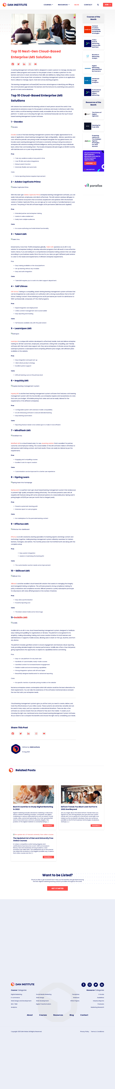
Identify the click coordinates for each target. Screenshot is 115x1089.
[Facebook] (12, 64)
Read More (48, 825)
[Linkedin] (24, 64)
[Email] (35, 64)
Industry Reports (98, 1001)
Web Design (40, 997)
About (30, 1015)
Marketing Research (97, 1007)
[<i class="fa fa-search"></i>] (98, 5)
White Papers (74, 1001)
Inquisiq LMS (15, 393)
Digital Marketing (16, 994)
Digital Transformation (43, 1004)
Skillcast (13, 584)
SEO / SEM (14, 1004)
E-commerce (15, 997)
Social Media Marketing (43, 994)
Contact (84, 1015)
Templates (75, 994)
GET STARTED (57, 888)
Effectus (14, 537)
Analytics (14, 1007)
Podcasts (101, 1004)
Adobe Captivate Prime (32, 195)
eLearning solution (48, 443)
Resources (58, 1015)
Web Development (42, 1001)
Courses (43, 1015)
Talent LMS (49, 247)
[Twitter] (18, 64)
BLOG (76, 5)
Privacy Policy (84, 1031)
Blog (72, 1015)
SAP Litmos (14, 292)
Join (106, 5)
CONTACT (88, 5)
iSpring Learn (15, 490)
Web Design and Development (21, 1001)
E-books (101, 994)
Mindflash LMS (15, 443)
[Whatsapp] (29, 64)
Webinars (76, 997)
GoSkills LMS (20, 617)
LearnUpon (14, 341)
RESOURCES (63, 5)
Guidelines (100, 997)
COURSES (48, 5)
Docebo (13, 135)
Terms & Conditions (97, 1031)
